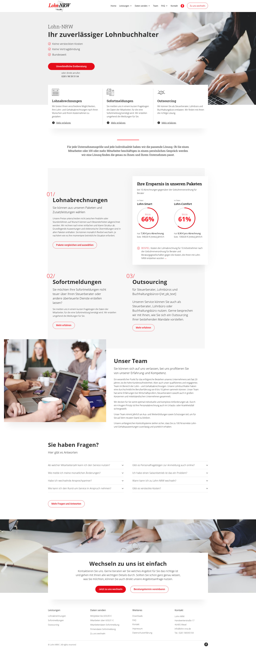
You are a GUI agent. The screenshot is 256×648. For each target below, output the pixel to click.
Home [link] (113, 6)
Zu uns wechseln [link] (197, 5)
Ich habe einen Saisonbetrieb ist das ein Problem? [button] (159, 472)
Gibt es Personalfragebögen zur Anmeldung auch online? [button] (163, 465)
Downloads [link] (137, 616)
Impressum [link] (137, 628)
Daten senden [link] (141, 6)
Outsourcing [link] (53, 624)
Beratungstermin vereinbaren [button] (149, 589)
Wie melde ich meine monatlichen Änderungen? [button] (74, 472)
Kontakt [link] (174, 6)
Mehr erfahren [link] (63, 122)
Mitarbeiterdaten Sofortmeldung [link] (104, 624)
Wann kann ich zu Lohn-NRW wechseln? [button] (154, 480)
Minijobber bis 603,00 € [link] (101, 616)
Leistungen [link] (124, 6)
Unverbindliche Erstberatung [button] (71, 66)
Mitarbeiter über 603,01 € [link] (102, 620)
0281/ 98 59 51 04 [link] (70, 76)
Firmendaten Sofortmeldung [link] (103, 629)
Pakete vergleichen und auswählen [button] (74, 245)
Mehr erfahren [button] (63, 325)
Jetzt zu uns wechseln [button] (110, 589)
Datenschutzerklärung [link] (142, 632)
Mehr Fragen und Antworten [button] (66, 503)
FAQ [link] (163, 6)
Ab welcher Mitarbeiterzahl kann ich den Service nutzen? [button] (79, 465)
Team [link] (155, 6)
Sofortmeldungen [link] (56, 620)
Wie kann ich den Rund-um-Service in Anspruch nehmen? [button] (79, 488)
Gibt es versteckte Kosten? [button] (146, 488)
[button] (206, 644)
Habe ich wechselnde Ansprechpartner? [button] (70, 480)
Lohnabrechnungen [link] (57, 616)
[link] (60, 5)
